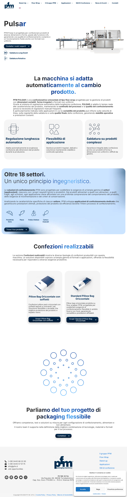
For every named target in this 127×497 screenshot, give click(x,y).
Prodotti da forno (9, 221)
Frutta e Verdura (33, 220)
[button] (23, 3)
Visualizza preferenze (115, 489)
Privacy (104, 493)
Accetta (83, 489)
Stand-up (103, 461)
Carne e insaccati (46, 221)
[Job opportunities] (14, 469)
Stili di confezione (107, 468)
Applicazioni (105, 464)
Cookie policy (97, 493)
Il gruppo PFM (105, 454)
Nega (98, 489)
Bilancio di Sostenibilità (65, 495)
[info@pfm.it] (11, 466)
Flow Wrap (104, 457)
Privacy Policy (51, 495)
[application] (27, 3)
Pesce (22, 220)
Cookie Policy (40, 495)
